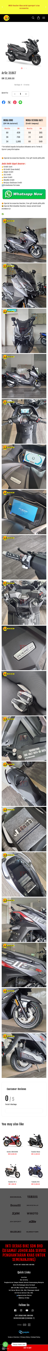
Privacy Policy (25, 1337)
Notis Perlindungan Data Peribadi (24, 1285)
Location (24, 1277)
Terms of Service (13, 1337)
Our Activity (24, 1280)
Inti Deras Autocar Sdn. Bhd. (24, 1293)
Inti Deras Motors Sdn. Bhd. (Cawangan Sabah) (24, 1290)
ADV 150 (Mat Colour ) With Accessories (24, 1288)
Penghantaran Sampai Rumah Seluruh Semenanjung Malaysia (24, 1282)
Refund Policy (35, 1337)
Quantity (5, 93)
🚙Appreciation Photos (24, 1295)
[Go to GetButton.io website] (5, 1348)
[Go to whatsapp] (5, 1344)
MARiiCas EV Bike (24, 1298)
